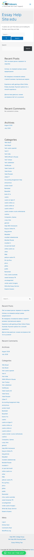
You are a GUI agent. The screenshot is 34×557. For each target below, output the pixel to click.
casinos (7, 214)
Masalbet (7, 234)
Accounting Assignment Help (13, 180)
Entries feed (5, 525)
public (6, 269)
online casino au (9, 249)
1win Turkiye (8, 160)
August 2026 (8, 125)
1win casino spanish (11, 148)
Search (4, 45)
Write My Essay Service (12, 286)
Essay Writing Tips (17, 542)
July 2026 (8, 128)
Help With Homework (11, 226)
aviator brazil (8, 185)
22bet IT (7, 177)
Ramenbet (8, 271)
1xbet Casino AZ (9, 168)
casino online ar (9, 205)
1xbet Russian (9, 174)
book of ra (8, 194)
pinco (6, 263)
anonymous (8, 182)
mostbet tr (8, 243)
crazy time (8, 220)
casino (6, 197)
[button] (14, 553)
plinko (6, 266)
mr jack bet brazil (10, 246)
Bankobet (7, 188)
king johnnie (8, 231)
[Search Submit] (6, 38)
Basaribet (7, 191)
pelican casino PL (10, 257)
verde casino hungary (11, 283)
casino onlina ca (9, 203)
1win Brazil (8, 145)
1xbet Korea (8, 171)
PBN (6, 254)
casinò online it (9, 208)
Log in (4, 522)
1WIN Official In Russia (11, 157)
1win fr (6, 151)
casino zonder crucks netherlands (15, 211)
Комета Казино (9, 289)
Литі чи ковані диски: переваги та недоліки (15, 310)
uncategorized (9, 280)
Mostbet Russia (9, 240)
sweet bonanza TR (10, 277)
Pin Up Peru (8, 260)
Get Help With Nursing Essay (17, 539)
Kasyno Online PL (10, 228)
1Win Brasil (8, 142)
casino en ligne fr (10, 200)
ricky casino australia (11, 274)
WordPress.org (6, 530)
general (7, 223)
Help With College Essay (17, 537)
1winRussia (8, 165)
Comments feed (7, 528)
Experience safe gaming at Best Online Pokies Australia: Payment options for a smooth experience (16, 87)
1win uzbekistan (9, 162)
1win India (7, 154)
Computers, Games (10, 217)
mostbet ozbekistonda (11, 237)
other (6, 251)
